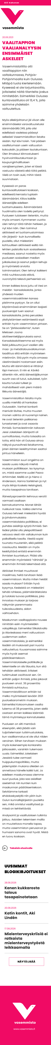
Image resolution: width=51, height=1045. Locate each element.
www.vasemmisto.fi (24, 1029)
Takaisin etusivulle (21, 848)
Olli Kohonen (11, 2)
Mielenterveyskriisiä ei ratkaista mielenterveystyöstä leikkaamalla (26, 940)
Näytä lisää (26, 961)
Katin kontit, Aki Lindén (20, 915)
